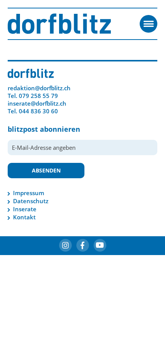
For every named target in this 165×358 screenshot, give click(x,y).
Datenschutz (30, 201)
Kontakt (24, 217)
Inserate (24, 209)
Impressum (28, 193)
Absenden (46, 170)
